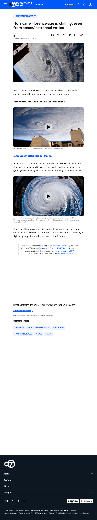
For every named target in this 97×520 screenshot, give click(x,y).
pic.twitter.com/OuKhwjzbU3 (62, 250)
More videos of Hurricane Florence (33, 155)
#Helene (42, 248)
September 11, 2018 (65, 253)
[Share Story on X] (58, 35)
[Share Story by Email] (76, 35)
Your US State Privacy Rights (59, 510)
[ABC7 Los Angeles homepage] (20, 4)
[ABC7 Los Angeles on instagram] (18, 501)
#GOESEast (62, 248)
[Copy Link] (81, 35)
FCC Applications (41, 513)
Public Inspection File (26, 513)
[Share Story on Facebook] (52, 35)
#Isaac (23, 248)
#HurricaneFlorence (58, 245)
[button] (5, 4)
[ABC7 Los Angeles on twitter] (12, 501)
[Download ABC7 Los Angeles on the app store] (73, 501)
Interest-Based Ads (10, 513)
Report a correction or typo (23, 311)
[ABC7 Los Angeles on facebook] (6, 501)
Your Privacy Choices (22, 510)
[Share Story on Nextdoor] (70, 35)
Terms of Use (75, 510)
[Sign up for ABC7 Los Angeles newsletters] (24, 501)
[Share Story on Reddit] (64, 35)
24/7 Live (38, 4)
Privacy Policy (8, 510)
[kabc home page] (9, 464)
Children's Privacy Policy (39, 510)
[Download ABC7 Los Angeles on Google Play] (86, 501)
